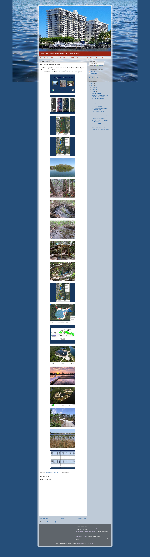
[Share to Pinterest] (68, 472)
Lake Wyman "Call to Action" (99, 127)
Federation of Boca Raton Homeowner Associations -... (99, 118)
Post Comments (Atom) (53, 521)
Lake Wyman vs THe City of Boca (100, 103)
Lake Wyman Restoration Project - (100, 115)
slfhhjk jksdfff (94, 73)
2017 (92, 83)
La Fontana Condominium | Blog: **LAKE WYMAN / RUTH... (100, 96)
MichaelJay (80, 543)
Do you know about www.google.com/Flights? (87, 538)
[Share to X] (65, 472)
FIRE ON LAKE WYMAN (98, 98)
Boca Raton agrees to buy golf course (85, 531)
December (95, 87)
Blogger (91, 543)
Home (63, 519)
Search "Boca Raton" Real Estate (91, 58)
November (95, 89)
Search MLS (105, 58)
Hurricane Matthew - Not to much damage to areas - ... (100, 109)
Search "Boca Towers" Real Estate (49, 58)
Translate (100, 65)
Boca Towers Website (94, 77)
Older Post (82, 519)
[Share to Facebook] (67, 472)
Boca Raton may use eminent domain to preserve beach (90, 528)
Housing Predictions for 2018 (83, 533)
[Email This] (62, 472)
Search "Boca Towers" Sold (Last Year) (70, 58)
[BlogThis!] (64, 472)
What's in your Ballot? (97, 93)
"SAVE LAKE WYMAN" (97, 101)
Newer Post (44, 519)
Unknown (93, 71)
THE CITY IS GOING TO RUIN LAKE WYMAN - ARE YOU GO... (100, 105)
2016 (92, 85)
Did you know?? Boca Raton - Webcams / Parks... (99, 124)
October (94, 91)
